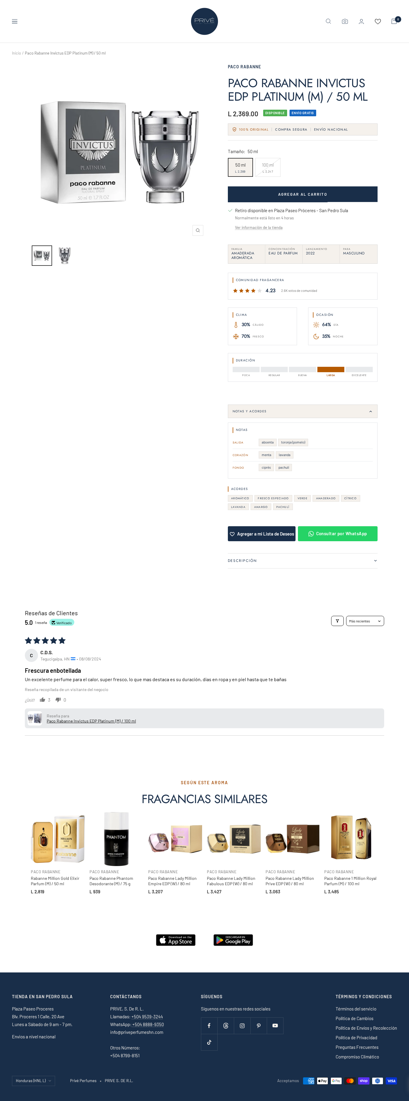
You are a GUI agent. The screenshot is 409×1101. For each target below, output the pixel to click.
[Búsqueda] (328, 21)
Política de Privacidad (356, 1037)
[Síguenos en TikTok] (209, 1042)
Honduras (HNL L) (31, 1080)
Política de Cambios (354, 1018)
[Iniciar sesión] (361, 21)
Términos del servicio (356, 1008)
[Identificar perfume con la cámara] (345, 21)
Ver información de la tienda (259, 227)
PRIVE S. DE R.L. (119, 1080)
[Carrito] (394, 21)
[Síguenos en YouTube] (275, 1025)
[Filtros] (337, 621)
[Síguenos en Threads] (225, 1025)
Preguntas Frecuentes (357, 1047)
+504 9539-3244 (147, 1016)
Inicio (16, 53)
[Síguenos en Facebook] (209, 1025)
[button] (35, 718)
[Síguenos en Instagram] (242, 1025)
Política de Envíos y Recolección (366, 1028)
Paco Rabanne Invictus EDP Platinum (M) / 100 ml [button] (91, 720)
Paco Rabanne (244, 66)
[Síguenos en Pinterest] (258, 1025)
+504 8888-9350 (147, 1024)
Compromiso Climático (357, 1056)
